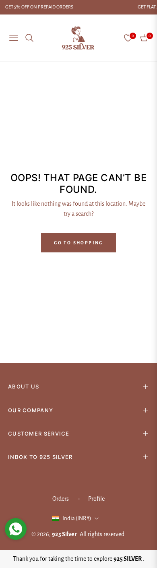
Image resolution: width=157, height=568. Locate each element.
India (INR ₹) (76, 518)
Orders (60, 499)
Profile (96, 499)
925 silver (64, 534)
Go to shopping (78, 242)
